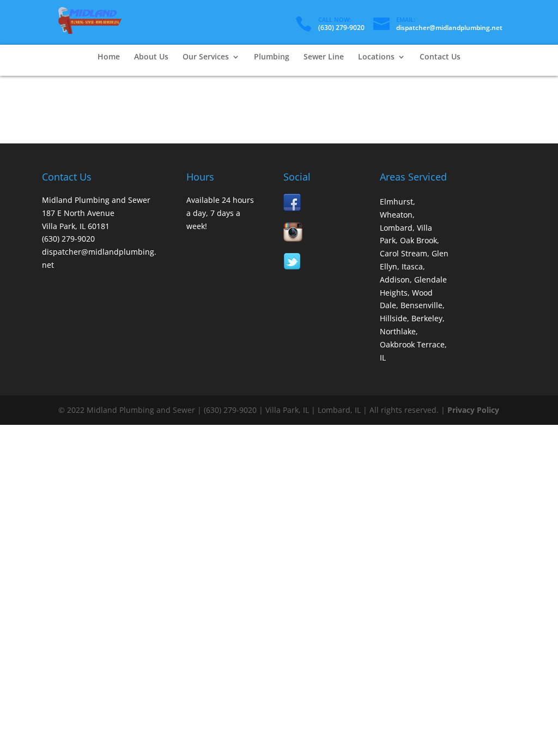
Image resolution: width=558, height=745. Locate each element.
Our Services (206, 57)
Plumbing (271, 57)
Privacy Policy (473, 410)
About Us (151, 57)
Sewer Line (324, 57)
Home (109, 57)
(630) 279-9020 (341, 28)
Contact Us (440, 57)
